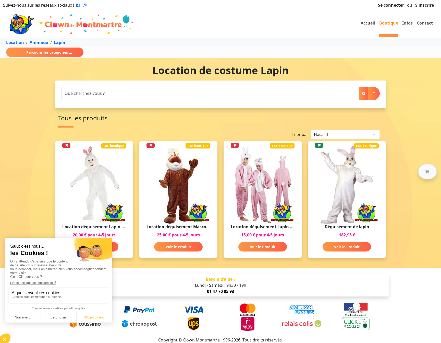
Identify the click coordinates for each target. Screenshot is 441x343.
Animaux (39, 42)
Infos (407, 23)
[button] (427, 171)
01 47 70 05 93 (220, 291)
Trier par (300, 134)
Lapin (59, 42)
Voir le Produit (178, 246)
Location (15, 42)
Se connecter (391, 5)
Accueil (368, 23)
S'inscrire (424, 5)
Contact (425, 23)
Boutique (388, 23)
